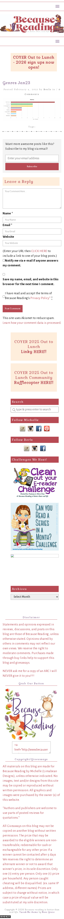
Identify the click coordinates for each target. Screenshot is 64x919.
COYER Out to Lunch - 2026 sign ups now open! (33, 62)
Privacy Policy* (40, 298)
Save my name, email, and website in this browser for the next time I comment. (30, 282)
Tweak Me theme (28, 912)
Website (8, 236)
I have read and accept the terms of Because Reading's (29, 296)
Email (7, 225)
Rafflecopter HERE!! (34, 382)
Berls (47, 89)
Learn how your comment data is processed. (32, 322)
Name (8, 213)
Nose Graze (48, 912)
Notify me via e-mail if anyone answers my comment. (30, 263)
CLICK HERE (39, 251)
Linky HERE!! (34, 351)
